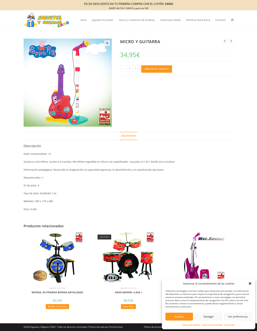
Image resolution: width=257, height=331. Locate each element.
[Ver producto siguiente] (231, 41)
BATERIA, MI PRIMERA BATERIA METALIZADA (57, 292)
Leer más (128, 306)
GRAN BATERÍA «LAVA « (128, 292)
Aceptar (179, 316)
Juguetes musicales (57, 287)
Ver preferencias (238, 316)
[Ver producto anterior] (224, 41)
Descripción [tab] (128, 135)
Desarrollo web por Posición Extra (106, 326)
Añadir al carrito (157, 68)
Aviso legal (229, 324)
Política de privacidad (212, 324)
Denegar (209, 316)
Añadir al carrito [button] (57, 306)
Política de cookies (191, 324)
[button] (250, 283)
